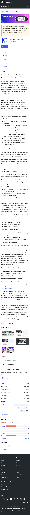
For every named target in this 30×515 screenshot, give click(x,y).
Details (4, 52)
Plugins (17, 463)
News (2, 460)
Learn (2, 470)
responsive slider (24, 404)
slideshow (20, 407)
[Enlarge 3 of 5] (12, 340)
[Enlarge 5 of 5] (12, 348)
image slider (17, 404)
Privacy (3, 465)
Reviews (5, 55)
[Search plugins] (16, 11)
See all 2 (27, 401)
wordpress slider (24, 410)
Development (6, 63)
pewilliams (13, 41)
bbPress (4, 487)
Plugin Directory (5, 6)
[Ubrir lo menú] (28, 2)
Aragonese (7, 495)
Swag (18, 477)
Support (5, 66)
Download (4, 46)
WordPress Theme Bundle (15, 295)
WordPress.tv (5, 477)
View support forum (6, 449)
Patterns (18, 465)
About (2, 458)
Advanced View (5, 414)
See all (27, 438)
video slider (25, 407)
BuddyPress (5, 489)
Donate (18, 475)
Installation (5, 59)
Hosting (3, 463)
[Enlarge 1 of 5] (12, 331)
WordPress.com (6, 482)
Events (17, 472)
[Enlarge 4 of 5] (26, 340)
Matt (3, 484)
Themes (18, 460)
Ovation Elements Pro (7, 275)
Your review (4, 438)
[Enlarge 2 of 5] (26, 331)
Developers (4, 475)
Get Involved (19, 470)
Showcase (18, 458)
